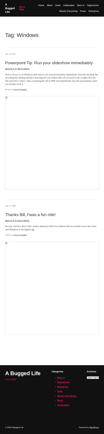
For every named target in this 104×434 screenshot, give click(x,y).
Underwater (63, 405)
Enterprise (62, 387)
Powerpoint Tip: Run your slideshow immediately (49, 63)
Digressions (63, 382)
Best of (61, 378)
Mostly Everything (17, 69)
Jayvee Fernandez (20, 90)
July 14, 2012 (10, 54)
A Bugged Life (10, 8)
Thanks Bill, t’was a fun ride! (30, 214)
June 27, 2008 (10, 206)
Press (60, 400)
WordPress (94, 427)
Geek (60, 391)
